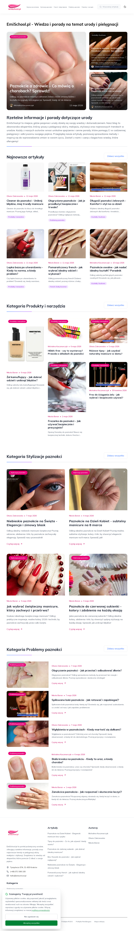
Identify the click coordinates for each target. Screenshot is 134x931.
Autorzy (93, 827)
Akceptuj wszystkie (31, 923)
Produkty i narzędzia (88, 7)
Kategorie (12, 883)
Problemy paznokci (74, 7)
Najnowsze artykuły (33, 7)
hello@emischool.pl (18, 876)
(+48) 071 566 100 (18, 871)
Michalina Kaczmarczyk (100, 263)
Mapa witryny (99, 922)
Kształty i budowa (99, 35)
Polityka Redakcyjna (83, 922)
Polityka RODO (67, 922)
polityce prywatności (41, 910)
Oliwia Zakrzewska (15, 196)
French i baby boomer (60, 7)
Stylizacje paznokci (46, 7)
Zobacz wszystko (115, 156)
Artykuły (53, 827)
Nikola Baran (95, 196)
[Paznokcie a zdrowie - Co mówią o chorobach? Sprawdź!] (46, 71)
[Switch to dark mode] (125, 6)
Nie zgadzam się (31, 916)
